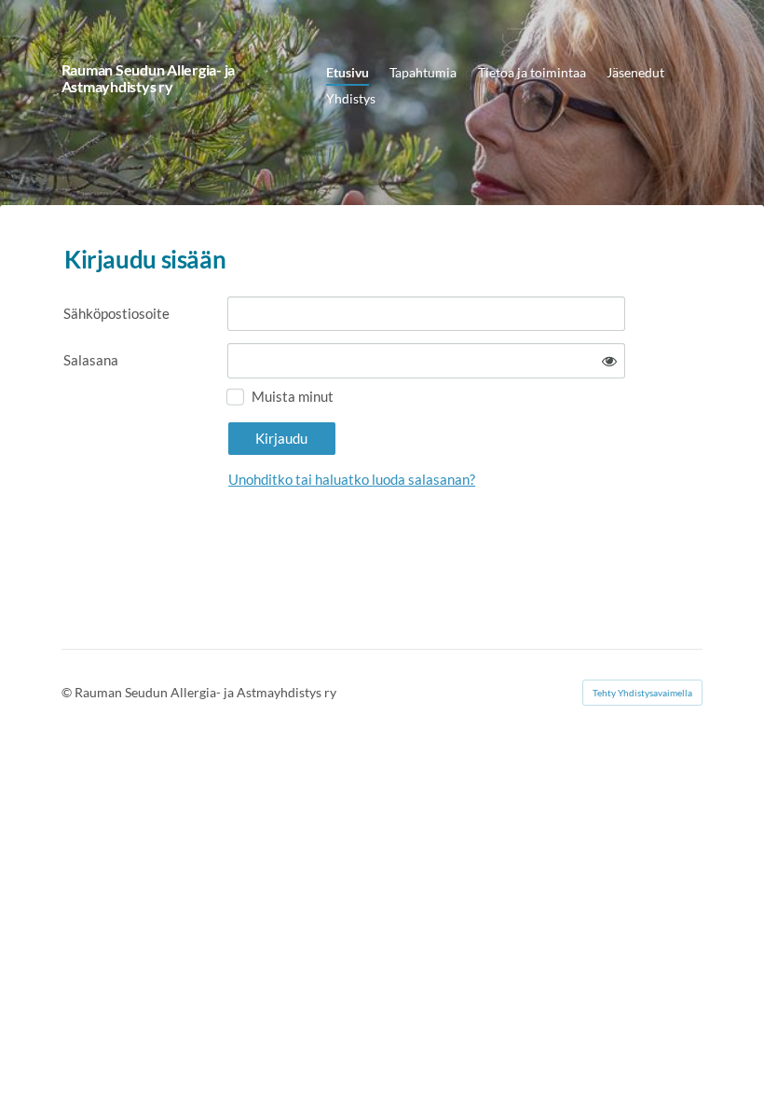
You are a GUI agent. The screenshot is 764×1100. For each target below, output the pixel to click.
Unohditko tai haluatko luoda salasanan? (351, 479)
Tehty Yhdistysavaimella (642, 692)
